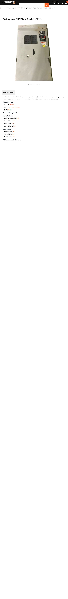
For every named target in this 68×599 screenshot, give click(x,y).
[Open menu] (1, 2)
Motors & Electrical (8, 8)
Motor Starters (30, 8)
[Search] (47, 5)
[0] (66, 3)
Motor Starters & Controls (20, 8)
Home (1, 8)
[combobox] (32, 5)
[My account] (62, 3)
